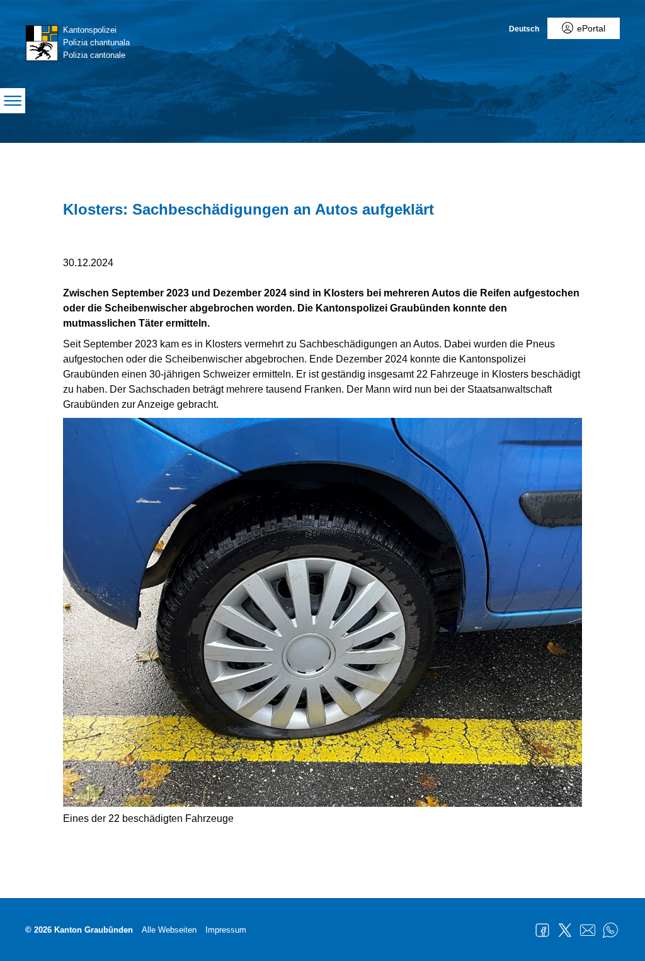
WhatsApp (610, 930)
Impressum (225, 930)
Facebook (542, 930)
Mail (587, 930)
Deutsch (524, 29)
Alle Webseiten (169, 930)
